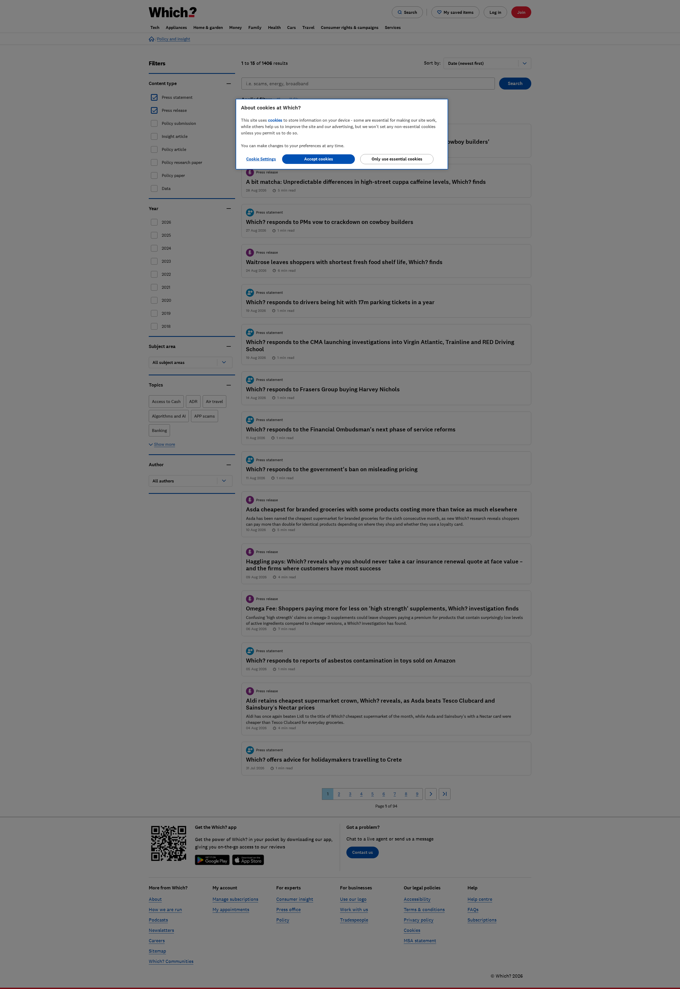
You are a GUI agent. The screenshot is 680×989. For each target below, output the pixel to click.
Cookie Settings (261, 159)
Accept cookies (318, 159)
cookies (275, 120)
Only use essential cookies (397, 159)
